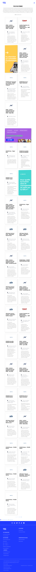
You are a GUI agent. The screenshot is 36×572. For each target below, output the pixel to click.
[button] (18, 14)
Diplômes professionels (7, 546)
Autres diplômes (5, 548)
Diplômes (16, 130)
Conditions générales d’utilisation (7, 565)
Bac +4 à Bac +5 (5, 544)
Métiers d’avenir (23, 130)
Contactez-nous (6, 555)
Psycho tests (21, 541)
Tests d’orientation (22, 539)
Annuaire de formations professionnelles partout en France (11, 562)
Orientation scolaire (11, 132)
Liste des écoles (5, 519)
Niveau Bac (5, 541)
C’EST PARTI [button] (9, 140)
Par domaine (21, 530)
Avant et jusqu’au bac (6, 539)
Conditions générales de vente (7, 568)
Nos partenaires (6, 553)
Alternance (9, 130)
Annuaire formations (6, 534)
